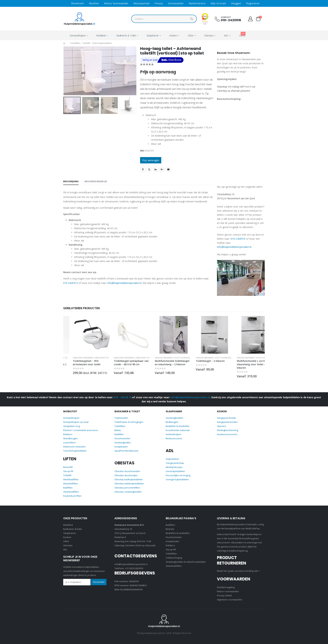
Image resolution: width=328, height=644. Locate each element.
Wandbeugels (70, 435)
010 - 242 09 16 (123, 394)
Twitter (149, 169)
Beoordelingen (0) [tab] (96, 181)
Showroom (77, 3)
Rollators (67, 431)
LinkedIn (155, 169)
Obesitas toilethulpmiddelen (129, 480)
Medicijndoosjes (174, 464)
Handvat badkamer (154, 358)
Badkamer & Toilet (126, 35)
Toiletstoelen (121, 414)
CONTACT (226, 17)
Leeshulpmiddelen (175, 468)
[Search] (191, 20)
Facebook (143, 169)
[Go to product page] (82, 335)
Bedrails (170, 529)
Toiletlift (67, 472)
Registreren (252, 3)
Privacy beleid (224, 595)
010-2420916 (231, 20)
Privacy (159, 3)
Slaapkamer (153, 35)
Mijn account (218, 3)
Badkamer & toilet (72, 529)
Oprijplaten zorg (71, 423)
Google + (162, 169)
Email (168, 169)
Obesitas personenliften (127, 484)
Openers (221, 423)
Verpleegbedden (174, 414)
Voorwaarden (176, 3)
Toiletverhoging (174, 557)
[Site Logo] (79, 18)
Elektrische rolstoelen (74, 443)
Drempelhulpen (78, 35)
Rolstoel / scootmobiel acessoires (80, 427)
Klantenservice (197, 3)
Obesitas (208, 35)
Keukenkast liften (72, 492)
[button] (64, 70)
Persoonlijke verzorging (178, 472)
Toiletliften (119, 423)
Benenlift (68, 464)
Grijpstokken (172, 455)
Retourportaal (141, 3)
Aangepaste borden (227, 418)
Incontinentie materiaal (178, 427)
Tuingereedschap (175, 459)
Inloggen (236, 3)
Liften (191, 35)
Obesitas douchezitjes (126, 472)
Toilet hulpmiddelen (174, 358)
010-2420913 (70, 283)
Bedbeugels (172, 418)
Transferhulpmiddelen (75, 447)
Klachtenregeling (226, 587)
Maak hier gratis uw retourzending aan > (238, 570)
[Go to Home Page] (64, 43)
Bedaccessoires (174, 435)
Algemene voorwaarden (229, 599)
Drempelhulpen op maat (75, 418)
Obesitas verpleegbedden (128, 488)
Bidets (117, 427)
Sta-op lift (68, 468)
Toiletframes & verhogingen (128, 418)
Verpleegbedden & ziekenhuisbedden (186, 561)
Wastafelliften (70, 480)
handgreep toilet (93, 358)
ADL (226, 35)
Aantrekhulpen (173, 431)
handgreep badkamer (73, 358)
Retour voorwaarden (116, 3)
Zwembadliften (71, 488)
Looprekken (69, 439)
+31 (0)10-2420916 (134, 568)
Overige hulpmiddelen (177, 476)
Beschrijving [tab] (71, 181)
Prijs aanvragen (150, 160)
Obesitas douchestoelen (127, 468)
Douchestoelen (122, 435)
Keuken (173, 35)
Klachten (94, 3)
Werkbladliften (71, 476)
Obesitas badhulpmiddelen (128, 476)
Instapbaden (121, 443)
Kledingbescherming (227, 427)
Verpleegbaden (122, 439)
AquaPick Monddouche (126, 447)
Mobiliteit (101, 35)
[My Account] (250, 19)
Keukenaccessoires (227, 431)
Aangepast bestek (226, 414)
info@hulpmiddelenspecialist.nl (124, 283)
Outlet (242, 34)
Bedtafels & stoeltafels (177, 423)
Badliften (68, 484)
